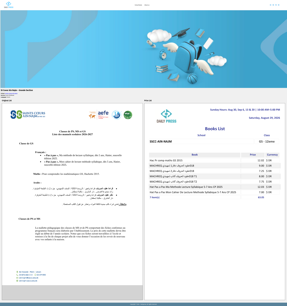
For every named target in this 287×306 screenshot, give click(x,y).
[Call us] (278, 5)
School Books (138, 5)
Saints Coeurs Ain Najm (11, 93)
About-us (146, 5)
